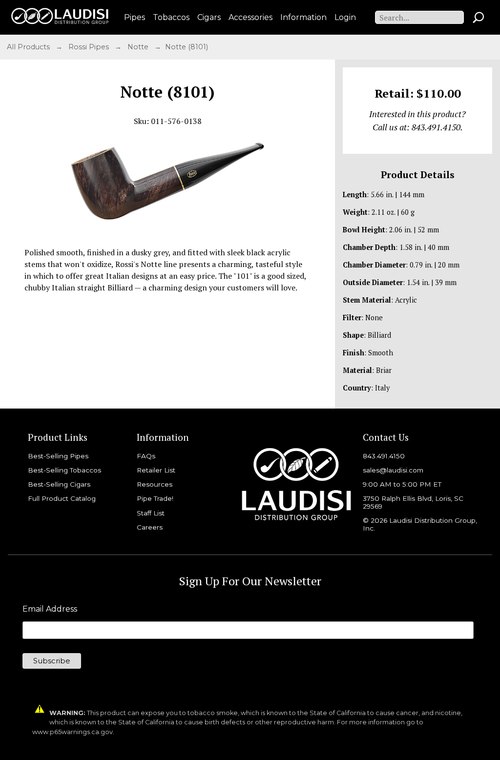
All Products (29, 46)
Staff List (151, 513)
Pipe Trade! (155, 498)
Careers (150, 527)
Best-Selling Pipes (58, 456)
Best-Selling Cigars (59, 484)
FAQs (146, 456)
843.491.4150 (384, 456)
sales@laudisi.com (393, 470)
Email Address (49, 609)
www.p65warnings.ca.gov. (73, 732)
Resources (154, 484)
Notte (138, 46)
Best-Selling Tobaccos (64, 470)
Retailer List (156, 470)
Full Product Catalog (62, 498)
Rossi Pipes (89, 46)
